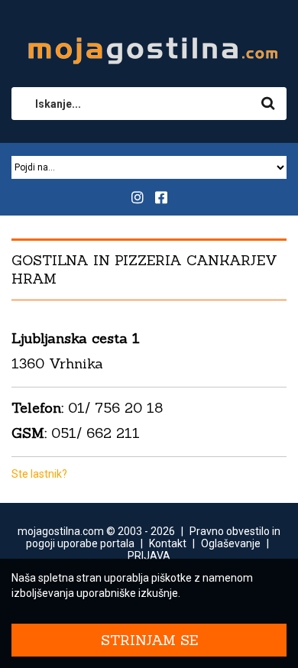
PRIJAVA (149, 556)
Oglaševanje (231, 543)
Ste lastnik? (39, 474)
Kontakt (167, 543)
